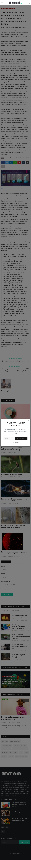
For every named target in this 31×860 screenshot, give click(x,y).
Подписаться (21, 438)
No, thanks (15, 442)
